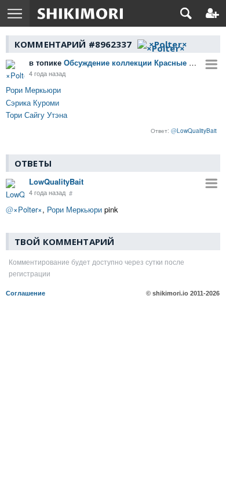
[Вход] (212, 13)
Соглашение (25, 293)
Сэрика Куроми (32, 102)
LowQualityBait (56, 181)
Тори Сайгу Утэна (36, 114)
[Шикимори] (80, 13)
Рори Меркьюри (33, 89)
